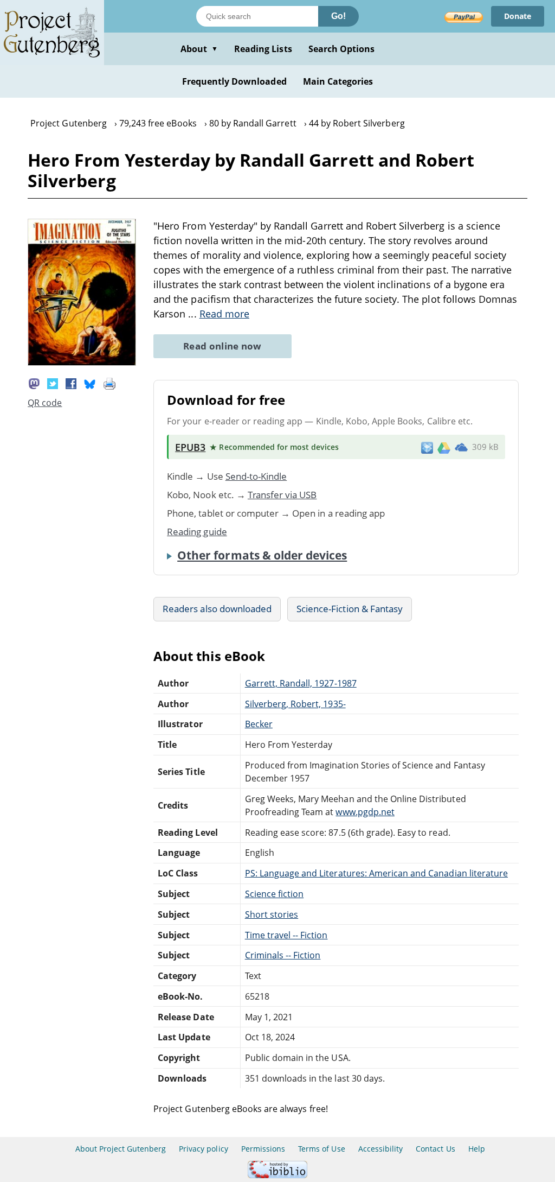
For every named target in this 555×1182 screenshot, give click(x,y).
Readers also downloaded (217, 608)
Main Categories (338, 81)
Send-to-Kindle (256, 476)
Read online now (222, 346)
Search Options (341, 49)
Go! (338, 16)
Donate (517, 16)
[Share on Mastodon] (34, 383)
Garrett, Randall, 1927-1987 (301, 683)
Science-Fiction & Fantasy (349, 608)
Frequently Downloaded (234, 81)
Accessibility (380, 1148)
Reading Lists (263, 49)
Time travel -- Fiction (286, 935)
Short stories (272, 914)
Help (476, 1148)
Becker (259, 724)
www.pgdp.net (364, 812)
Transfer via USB (282, 494)
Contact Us (435, 1148)
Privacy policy (203, 1148)
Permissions (263, 1148)
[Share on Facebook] (71, 383)
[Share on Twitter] (52, 383)
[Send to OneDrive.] (461, 447)
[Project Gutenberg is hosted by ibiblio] (277, 1175)
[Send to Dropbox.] (427, 447)
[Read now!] (82, 362)
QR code (45, 403)
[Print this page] (109, 383)
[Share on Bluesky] (90, 383)
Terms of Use (321, 1148)
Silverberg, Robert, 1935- (295, 704)
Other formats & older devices (262, 555)
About (199, 49)
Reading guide (197, 531)
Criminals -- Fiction (283, 955)
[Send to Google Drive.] (443, 447)
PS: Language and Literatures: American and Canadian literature (376, 873)
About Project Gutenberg (120, 1148)
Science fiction (274, 894)
